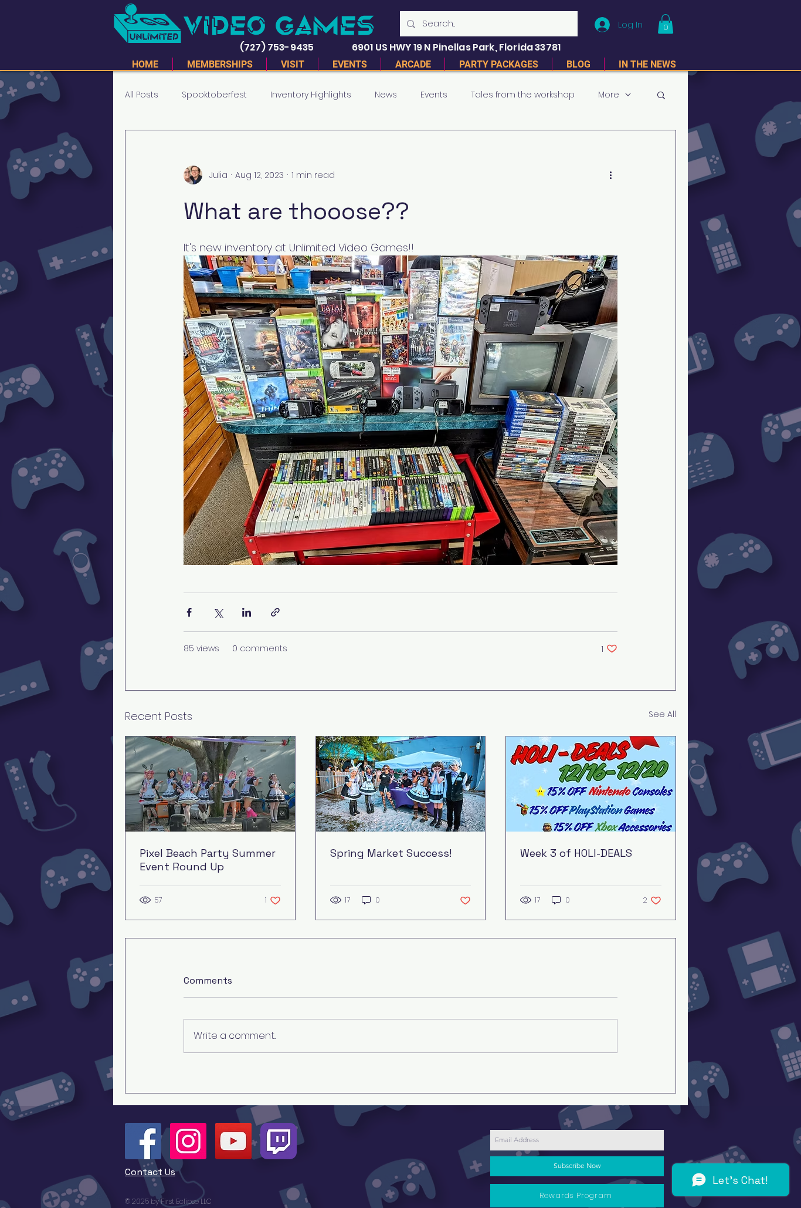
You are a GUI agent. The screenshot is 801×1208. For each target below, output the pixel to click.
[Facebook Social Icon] (143, 1141)
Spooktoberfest (214, 94)
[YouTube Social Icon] (233, 1141)
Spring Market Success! (391, 853)
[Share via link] (275, 612)
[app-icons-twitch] (278, 1141)
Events (433, 94)
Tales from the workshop (523, 94)
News (386, 94)
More (608, 94)
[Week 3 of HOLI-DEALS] (591, 784)
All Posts (141, 94)
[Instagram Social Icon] (188, 1141)
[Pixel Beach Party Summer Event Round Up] (210, 784)
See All (662, 714)
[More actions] (610, 175)
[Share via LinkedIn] (246, 612)
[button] (665, 23)
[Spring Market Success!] (401, 784)
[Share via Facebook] (189, 612)
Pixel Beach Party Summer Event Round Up (208, 859)
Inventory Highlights (310, 94)
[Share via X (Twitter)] (217, 612)
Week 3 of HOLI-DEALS (576, 853)
